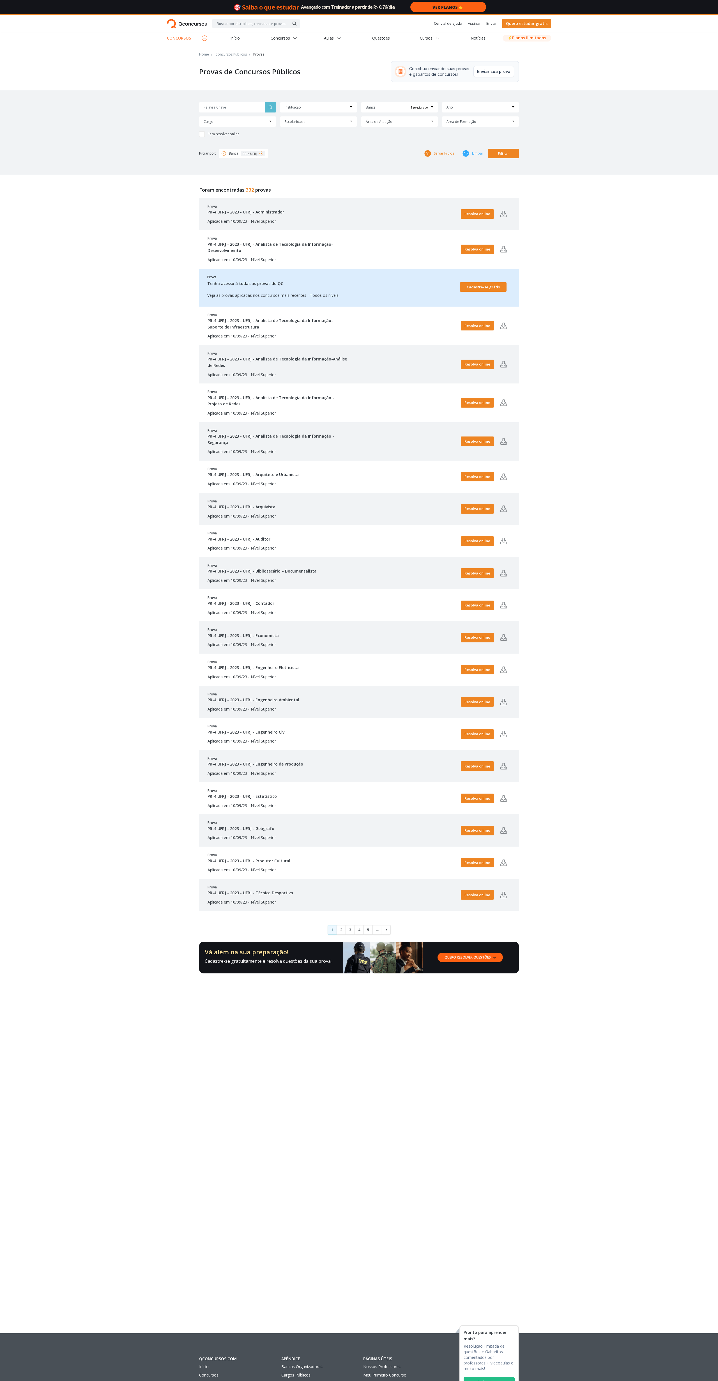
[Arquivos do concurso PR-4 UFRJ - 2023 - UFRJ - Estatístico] (503, 798)
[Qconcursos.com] (187, 23)
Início (235, 38)
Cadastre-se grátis (483, 286)
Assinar (474, 23)
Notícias (478, 38)
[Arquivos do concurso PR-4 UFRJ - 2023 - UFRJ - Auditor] (503, 541)
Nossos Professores (382, 1366)
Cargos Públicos (295, 1375)
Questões (381, 38)
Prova (246, 209)
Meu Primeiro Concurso (384, 1375)
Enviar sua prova (493, 71)
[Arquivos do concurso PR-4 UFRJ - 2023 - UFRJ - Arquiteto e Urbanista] (503, 476)
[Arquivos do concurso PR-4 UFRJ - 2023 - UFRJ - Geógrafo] (503, 830)
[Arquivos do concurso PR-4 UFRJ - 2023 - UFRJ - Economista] (503, 637)
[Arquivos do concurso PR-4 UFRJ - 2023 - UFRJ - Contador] (503, 605)
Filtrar (503, 153)
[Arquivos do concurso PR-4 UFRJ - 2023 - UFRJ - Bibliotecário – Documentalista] (503, 573)
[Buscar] (294, 23)
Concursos (208, 1375)
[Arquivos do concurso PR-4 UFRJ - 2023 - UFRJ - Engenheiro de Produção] (503, 766)
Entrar (491, 23)
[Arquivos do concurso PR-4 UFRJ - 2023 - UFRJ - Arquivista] (503, 509)
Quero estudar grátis (526, 23)
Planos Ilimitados (526, 37)
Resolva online (477, 213)
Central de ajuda (448, 23)
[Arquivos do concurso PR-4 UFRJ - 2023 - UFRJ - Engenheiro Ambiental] (503, 702)
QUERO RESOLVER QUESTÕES (468, 957)
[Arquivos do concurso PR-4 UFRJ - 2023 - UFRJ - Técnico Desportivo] (503, 895)
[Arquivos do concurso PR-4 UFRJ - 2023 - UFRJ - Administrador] (503, 214)
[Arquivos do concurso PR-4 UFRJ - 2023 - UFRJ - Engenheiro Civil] (503, 734)
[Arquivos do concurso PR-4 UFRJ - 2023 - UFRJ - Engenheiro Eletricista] (503, 669)
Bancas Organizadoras (302, 1366)
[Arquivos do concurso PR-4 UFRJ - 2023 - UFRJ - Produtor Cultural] (503, 862)
